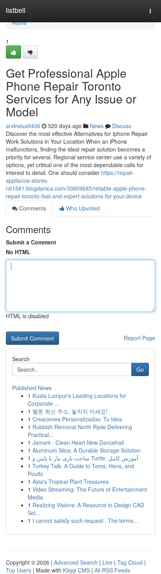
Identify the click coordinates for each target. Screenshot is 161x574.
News (97, 126)
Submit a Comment (31, 242)
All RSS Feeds (112, 570)
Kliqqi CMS (76, 570)
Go (140, 369)
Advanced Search (76, 562)
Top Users (18, 570)
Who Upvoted (82, 208)
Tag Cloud (130, 562)
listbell (15, 10)
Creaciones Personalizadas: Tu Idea (77, 419)
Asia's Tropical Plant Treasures (70, 481)
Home (19, 23)
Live (107, 562)
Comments (32, 208)
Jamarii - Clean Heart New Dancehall (78, 442)
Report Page (139, 338)
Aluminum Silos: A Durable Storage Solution (86, 450)
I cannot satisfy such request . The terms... (85, 520)
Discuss (121, 126)
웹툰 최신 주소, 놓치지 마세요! (69, 411)
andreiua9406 (23, 126)
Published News (32, 388)
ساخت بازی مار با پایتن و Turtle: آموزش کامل (85, 458)
